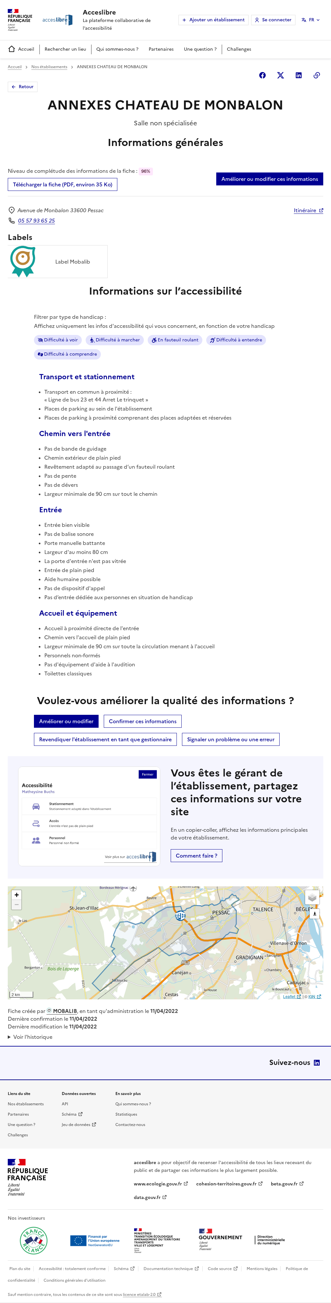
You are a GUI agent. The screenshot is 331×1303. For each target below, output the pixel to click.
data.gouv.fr (147, 1197)
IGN (311, 996)
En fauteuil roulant (178, 340)
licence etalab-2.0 (139, 1295)
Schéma (69, 1114)
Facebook (262, 75)
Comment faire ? (196, 856)
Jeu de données (76, 1125)
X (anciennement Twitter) (280, 75)
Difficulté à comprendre (70, 354)
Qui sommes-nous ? (117, 49)
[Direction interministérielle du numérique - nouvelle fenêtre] (243, 1240)
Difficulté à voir (61, 340)
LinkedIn (316, 1062)
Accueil (26, 49)
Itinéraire (305, 210)
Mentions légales (262, 1269)
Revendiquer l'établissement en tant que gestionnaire (105, 739)
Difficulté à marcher (118, 340)
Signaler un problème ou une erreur (230, 739)
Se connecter (277, 19)
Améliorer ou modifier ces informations (269, 179)
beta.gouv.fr (284, 1184)
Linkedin (298, 75)
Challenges (239, 49)
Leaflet (289, 996)
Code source (220, 1269)
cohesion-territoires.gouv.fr (226, 1184)
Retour (26, 86)
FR (311, 19)
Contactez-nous (130, 1125)
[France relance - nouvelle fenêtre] (33, 1240)
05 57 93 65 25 (36, 220)
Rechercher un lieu (65, 49)
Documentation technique (168, 1269)
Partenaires (161, 49)
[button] (16, 895)
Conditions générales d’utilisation (74, 1280)
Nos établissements (49, 67)
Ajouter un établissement (217, 19)
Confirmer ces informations (142, 721)
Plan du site (19, 1269)
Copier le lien (316, 75)
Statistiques (126, 1114)
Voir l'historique (32, 1037)
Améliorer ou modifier (66, 721)
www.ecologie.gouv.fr (158, 1184)
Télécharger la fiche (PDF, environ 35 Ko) (62, 184)
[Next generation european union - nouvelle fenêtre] (96, 1240)
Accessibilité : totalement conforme (72, 1269)
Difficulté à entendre (239, 340)
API (65, 1104)
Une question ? (200, 49)
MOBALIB (64, 1011)
